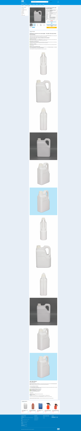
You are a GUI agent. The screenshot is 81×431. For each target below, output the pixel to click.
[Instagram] (56, 417)
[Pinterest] (33, 27)
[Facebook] (52, 417)
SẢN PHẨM (30, 4)
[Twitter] (54, 417)
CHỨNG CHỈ (37, 4)
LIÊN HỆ (43, 4)
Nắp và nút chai (23, 15)
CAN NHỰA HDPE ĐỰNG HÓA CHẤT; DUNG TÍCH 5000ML (25, 410)
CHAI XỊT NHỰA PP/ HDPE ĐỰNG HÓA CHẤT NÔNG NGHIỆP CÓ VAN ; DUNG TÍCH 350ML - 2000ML (55, 410)
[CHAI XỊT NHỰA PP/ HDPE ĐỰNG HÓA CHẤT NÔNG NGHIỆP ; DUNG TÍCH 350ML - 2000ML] (48, 406)
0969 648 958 (33, 394)
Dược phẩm (23, 8)
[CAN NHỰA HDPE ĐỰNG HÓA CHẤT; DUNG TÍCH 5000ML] (25, 406)
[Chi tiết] (28, 412)
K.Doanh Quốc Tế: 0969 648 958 (24, 424)
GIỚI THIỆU (26, 4)
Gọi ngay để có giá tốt (52, 27)
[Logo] (53, 429)
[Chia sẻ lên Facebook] (32, 27)
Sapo (34, 429)
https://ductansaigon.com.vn (35, 395)
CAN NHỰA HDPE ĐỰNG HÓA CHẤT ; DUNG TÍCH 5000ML (40, 410)
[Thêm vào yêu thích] (44, 22)
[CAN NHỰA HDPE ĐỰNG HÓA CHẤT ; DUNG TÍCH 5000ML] (40, 406)
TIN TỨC (40, 4)
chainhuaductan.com (47, 395)
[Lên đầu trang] (80, 429)
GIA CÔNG (34, 4)
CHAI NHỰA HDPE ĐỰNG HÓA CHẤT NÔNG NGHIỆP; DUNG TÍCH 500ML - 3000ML (32, 410)
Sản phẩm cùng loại (24, 401)
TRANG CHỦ (22, 4)
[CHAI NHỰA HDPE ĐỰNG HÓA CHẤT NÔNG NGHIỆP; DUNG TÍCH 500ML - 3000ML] (32, 406)
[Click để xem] (37, 15)
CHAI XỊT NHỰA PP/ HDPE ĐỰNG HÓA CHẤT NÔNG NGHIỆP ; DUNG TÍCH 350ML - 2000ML (48, 410)
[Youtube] (53, 417)
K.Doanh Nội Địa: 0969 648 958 (24, 422)
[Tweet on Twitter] (34, 27)
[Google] (57, 417)
